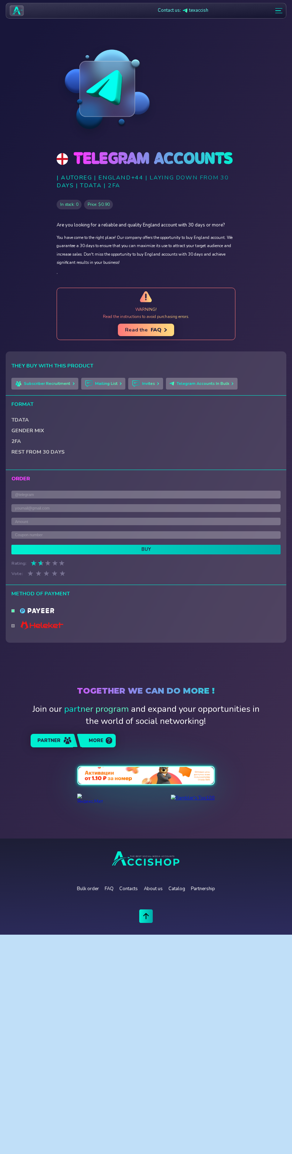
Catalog (176, 889)
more (96, 740)
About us (153, 889)
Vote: (17, 573)
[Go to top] (146, 916)
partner (49, 740)
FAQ (109, 889)
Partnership (203, 889)
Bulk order (88, 889)
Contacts (128, 889)
